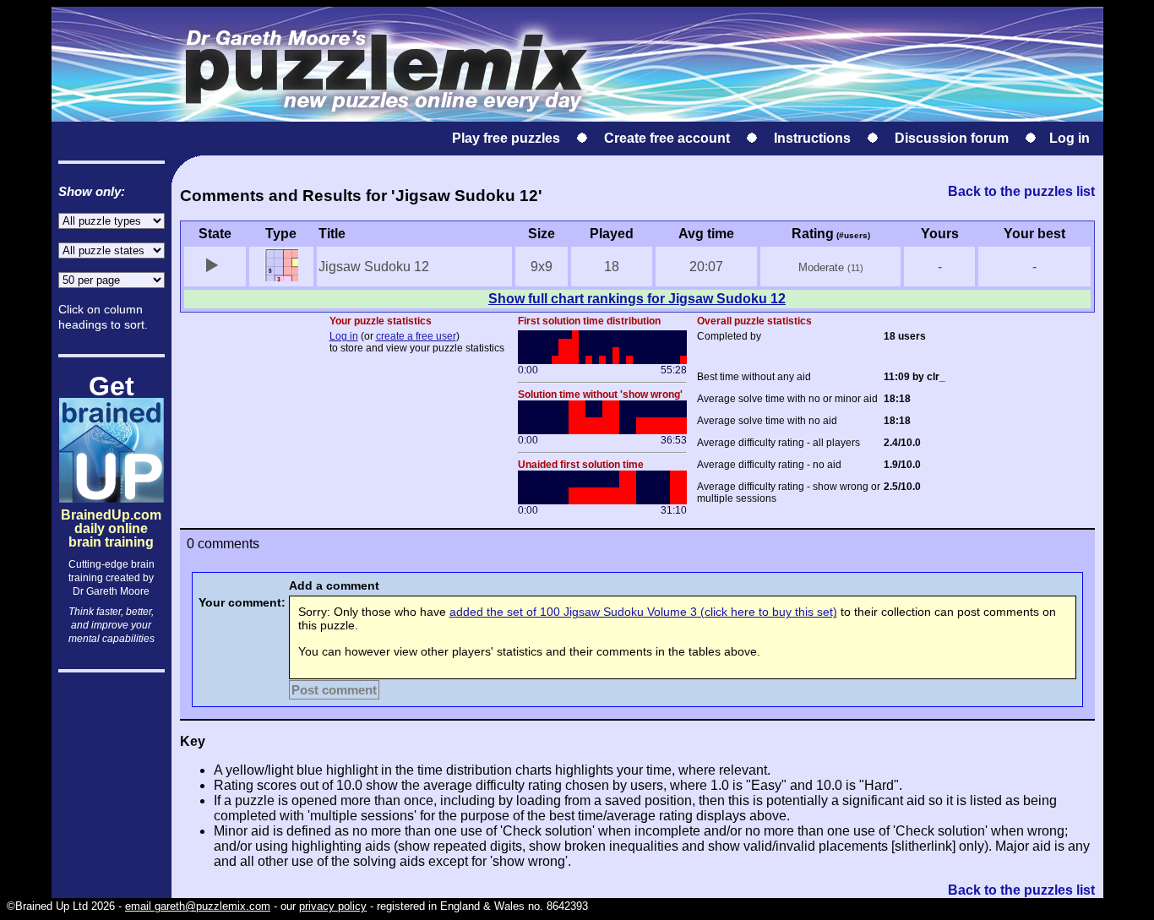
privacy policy (333, 906)
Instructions (812, 138)
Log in (1069, 138)
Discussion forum (952, 138)
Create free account (667, 138)
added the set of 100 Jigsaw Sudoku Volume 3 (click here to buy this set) (643, 611)
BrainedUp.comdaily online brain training (111, 514)
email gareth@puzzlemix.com (197, 906)
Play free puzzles (506, 138)
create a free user (416, 336)
